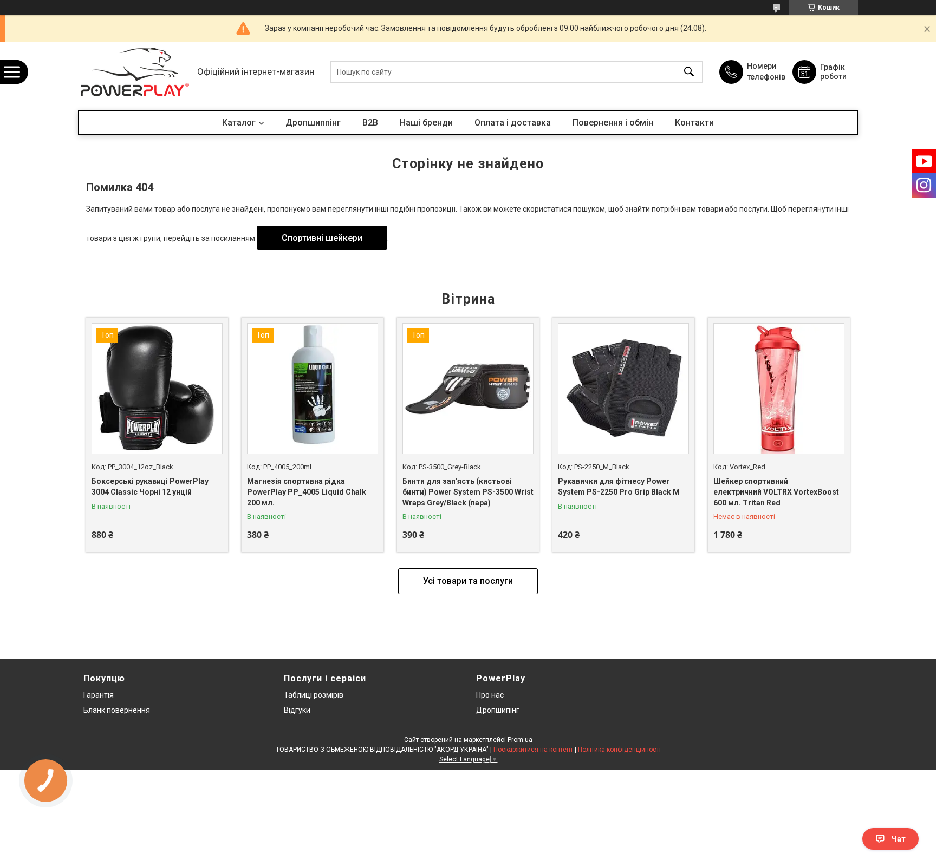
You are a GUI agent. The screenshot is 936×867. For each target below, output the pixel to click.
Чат (899, 839)
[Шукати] (689, 72)
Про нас (490, 695)
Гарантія (98, 695)
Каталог (239, 122)
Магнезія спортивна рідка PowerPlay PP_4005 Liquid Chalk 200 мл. (306, 492)
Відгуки (297, 710)
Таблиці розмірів (313, 695)
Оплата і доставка (512, 122)
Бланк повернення (116, 710)
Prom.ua (520, 740)
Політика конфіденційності (619, 749)
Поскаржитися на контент (533, 749)
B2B (370, 122)
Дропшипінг (497, 710)
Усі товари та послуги (468, 581)
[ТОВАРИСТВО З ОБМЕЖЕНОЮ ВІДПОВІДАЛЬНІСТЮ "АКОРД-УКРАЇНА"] (135, 72)
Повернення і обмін (613, 122)
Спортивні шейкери (322, 238)
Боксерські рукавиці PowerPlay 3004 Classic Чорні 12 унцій (150, 486)
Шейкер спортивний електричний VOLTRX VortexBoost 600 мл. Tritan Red (776, 492)
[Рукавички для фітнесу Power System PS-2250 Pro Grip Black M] (623, 388)
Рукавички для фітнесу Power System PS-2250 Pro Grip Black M (619, 486)
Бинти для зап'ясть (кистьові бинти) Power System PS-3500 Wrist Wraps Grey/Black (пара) (468, 492)
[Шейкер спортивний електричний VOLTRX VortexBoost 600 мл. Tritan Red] (778, 388)
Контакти (694, 122)
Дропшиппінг (313, 122)
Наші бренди (426, 122)
